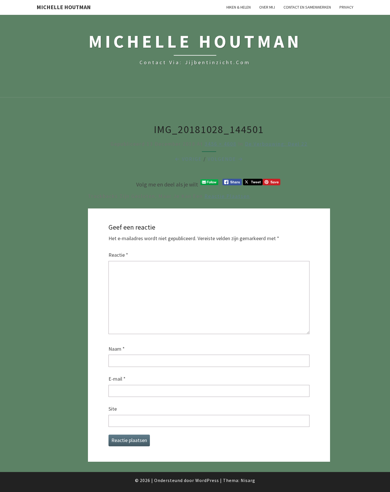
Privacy (346, 7)
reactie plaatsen (227, 196)
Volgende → (225, 159)
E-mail (117, 378)
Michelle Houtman (64, 7)
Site (112, 408)
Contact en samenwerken (307, 7)
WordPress (207, 480)
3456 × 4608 (220, 143)
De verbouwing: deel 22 (276, 143)
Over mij (267, 7)
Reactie (118, 255)
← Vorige (188, 159)
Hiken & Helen (238, 7)
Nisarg (248, 480)
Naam (116, 349)
